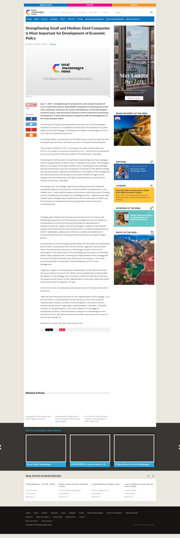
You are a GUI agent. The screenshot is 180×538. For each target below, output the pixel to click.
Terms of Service (32, 521)
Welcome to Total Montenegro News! (138, 170)
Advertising (82, 12)
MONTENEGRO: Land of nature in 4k (88, 464)
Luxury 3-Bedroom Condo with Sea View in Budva (139, 485)
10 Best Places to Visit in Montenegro (132, 464)
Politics (44, 19)
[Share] (31, 119)
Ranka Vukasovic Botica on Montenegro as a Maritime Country (141, 217)
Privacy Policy (47, 521)
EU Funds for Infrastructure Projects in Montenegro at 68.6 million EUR (95, 418)
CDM (29, 44)
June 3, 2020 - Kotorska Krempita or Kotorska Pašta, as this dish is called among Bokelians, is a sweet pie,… (133, 197)
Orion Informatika (148, 525)
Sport (62, 19)
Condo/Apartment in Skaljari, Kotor (106, 484)
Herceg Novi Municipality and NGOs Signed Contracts (38, 417)
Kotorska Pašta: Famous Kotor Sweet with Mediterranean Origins (132, 191)
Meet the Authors (67, 12)
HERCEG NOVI (46, 5)
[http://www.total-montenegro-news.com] (35, 12)
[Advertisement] (68, 362)
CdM (81, 323)
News (36, 19)
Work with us (94, 12)
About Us (54, 12)
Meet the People (133, 19)
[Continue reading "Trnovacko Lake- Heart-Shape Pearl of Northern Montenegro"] (134, 259)
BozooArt (137, 525)
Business (54, 19)
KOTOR (90, 5)
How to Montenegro (115, 19)
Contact (105, 12)
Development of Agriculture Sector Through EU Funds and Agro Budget (67, 418)
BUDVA (134, 5)
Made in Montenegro (94, 19)
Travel (80, 19)
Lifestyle (71, 19)
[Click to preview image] (68, 71)
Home (29, 19)
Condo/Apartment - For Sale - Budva (40, 484)
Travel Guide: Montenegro (39, 464)
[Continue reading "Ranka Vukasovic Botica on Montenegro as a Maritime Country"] (122, 218)
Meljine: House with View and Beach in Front (73, 485)
